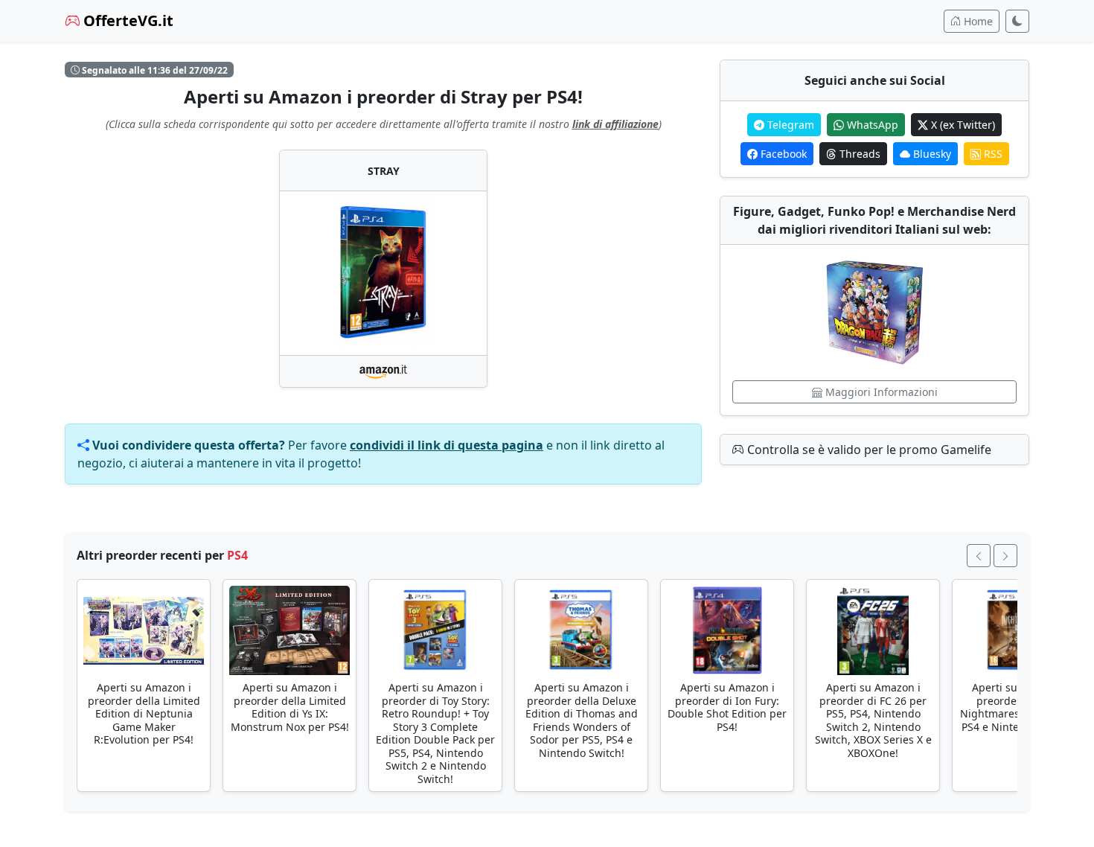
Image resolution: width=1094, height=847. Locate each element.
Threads (858, 154)
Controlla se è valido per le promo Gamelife (867, 449)
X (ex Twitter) (961, 125)
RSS (991, 154)
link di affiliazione (615, 124)
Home (977, 21)
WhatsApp (871, 125)
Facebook (782, 154)
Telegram (789, 125)
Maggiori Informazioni (880, 392)
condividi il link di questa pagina (446, 445)
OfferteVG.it (126, 20)
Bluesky (930, 154)
